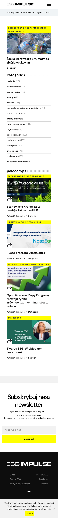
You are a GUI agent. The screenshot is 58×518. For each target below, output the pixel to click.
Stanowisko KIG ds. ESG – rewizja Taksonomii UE (25, 208)
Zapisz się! (29, 439)
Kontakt (44, 483)
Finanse (10, 102)
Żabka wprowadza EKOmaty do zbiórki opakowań (28, 60)
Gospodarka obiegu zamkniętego (27, 28)
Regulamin (43, 479)
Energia (11, 97)
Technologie (13, 140)
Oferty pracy (13, 118)
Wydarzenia (13, 156)
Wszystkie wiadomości (18, 161)
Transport (12, 145)
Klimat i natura (14, 113)
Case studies (13, 92)
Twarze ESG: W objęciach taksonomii (25, 350)
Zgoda (30, 513)
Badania (11, 81)
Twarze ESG (12, 151)
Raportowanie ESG (16, 124)
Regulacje (12, 129)
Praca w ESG (42, 474)
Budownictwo (14, 86)
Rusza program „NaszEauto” (26, 253)
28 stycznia (33, 258)
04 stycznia (12, 68)
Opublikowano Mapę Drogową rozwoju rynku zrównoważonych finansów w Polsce (28, 300)
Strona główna (13, 12)
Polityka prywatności (20, 483)
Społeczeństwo (17, 31)
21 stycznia (32, 358)
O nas (12, 474)
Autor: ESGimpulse (16, 216)
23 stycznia (33, 312)
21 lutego (32, 216)
